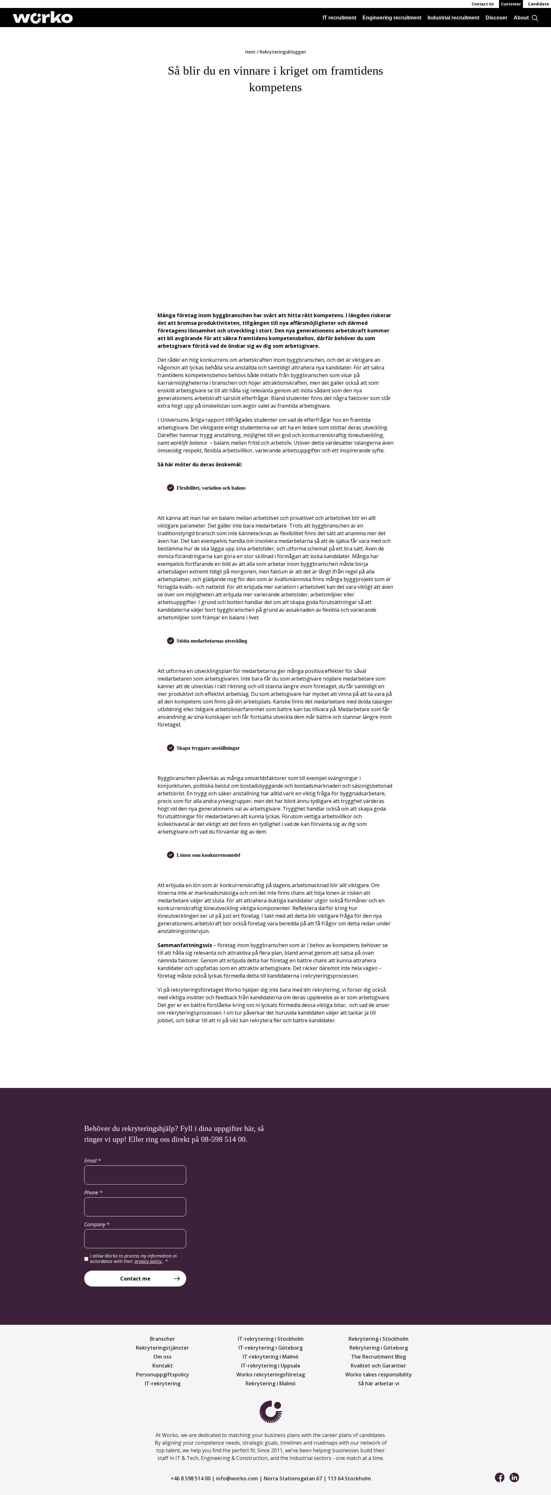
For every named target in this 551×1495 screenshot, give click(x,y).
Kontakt (162, 1365)
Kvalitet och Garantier (378, 1365)
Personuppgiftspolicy (162, 1374)
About (521, 17)
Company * (96, 1224)
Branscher (162, 1338)
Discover (496, 17)
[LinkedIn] (514, 1476)
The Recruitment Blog (378, 1356)
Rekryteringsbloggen (283, 52)
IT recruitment (339, 17)
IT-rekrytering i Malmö (270, 1356)
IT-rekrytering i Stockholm (271, 1338)
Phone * (93, 1192)
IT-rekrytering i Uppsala (270, 1365)
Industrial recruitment (453, 17)
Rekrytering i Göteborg (378, 1347)
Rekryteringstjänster (162, 1347)
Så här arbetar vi (378, 1383)
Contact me (135, 1278)
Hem (250, 52)
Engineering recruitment (392, 17)
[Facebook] (499, 1476)
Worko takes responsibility (378, 1374)
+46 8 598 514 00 (190, 1478)
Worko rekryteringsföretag (270, 1374)
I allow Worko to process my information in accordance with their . (133, 1258)
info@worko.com (237, 1478)
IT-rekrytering (162, 1383)
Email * (92, 1160)
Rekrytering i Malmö (271, 1383)
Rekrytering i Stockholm (378, 1338)
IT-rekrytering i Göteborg (271, 1347)
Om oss (162, 1356)
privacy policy (149, 1261)
